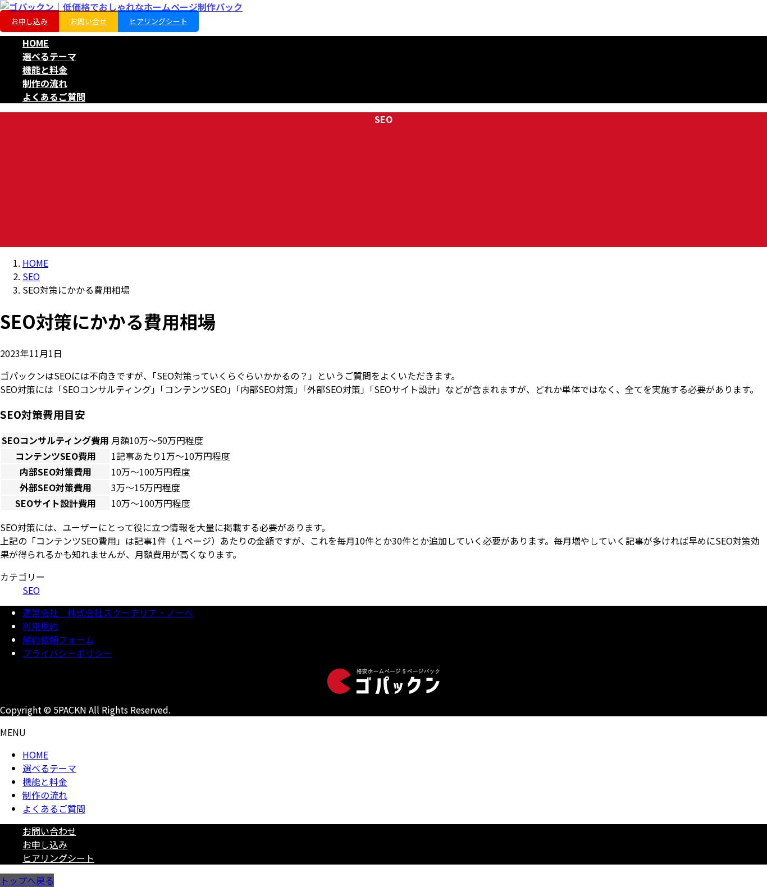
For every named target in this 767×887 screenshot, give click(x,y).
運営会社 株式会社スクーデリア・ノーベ (107, 612)
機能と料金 (44, 781)
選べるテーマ (49, 768)
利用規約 (40, 626)
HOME (35, 754)
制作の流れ (44, 795)
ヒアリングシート (158, 21)
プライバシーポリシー (67, 653)
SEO (31, 590)
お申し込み (29, 21)
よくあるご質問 (53, 808)
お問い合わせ (49, 831)
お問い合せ (88, 21)
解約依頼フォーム (58, 639)
